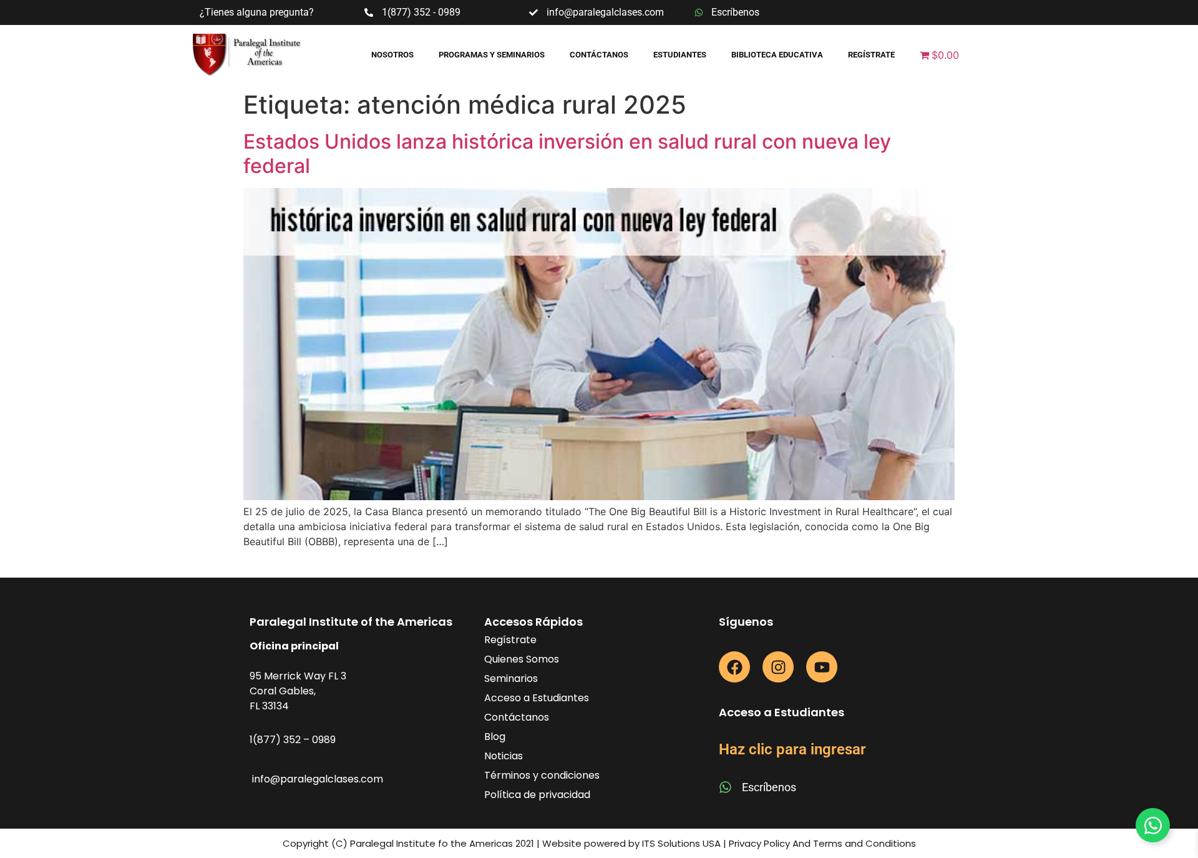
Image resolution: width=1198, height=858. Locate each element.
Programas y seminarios (492, 54)
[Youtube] (821, 667)
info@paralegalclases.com (317, 779)
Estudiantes (679, 54)
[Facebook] (734, 667)
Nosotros (392, 54)
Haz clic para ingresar (792, 749)
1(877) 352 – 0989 (293, 739)
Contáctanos (599, 54)
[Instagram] (778, 667)
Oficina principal (294, 646)
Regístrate (871, 54)
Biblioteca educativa (777, 54)
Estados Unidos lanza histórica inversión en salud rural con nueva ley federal (567, 153)
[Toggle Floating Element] (1153, 825)
